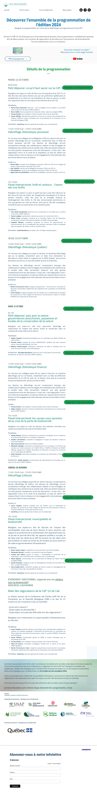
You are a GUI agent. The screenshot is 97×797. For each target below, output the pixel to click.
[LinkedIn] (81, 10)
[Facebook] (85, 10)
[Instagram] (89, 10)
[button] (70, 10)
